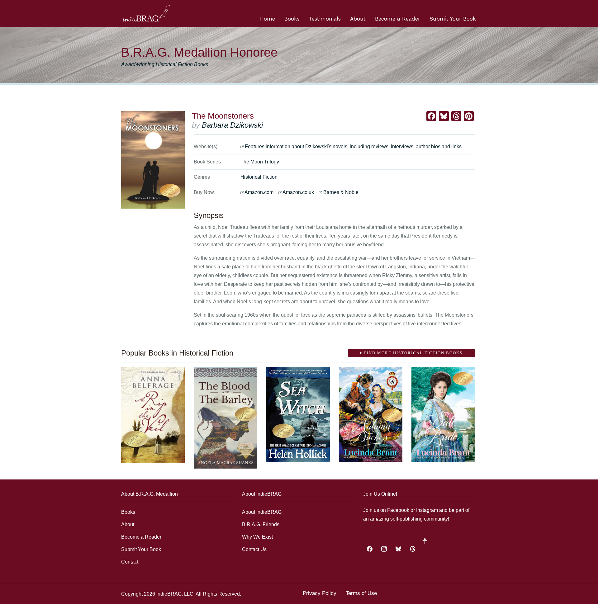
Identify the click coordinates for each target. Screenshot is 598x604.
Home (267, 19)
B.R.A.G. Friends (260, 524)
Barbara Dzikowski (232, 125)
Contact (129, 561)
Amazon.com (258, 192)
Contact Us (254, 549)
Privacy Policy (319, 593)
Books (292, 19)
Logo (146, 13)
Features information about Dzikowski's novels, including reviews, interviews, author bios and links (353, 146)
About (358, 19)
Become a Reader (397, 19)
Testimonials (325, 19)
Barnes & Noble (340, 192)
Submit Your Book (453, 19)
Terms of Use (361, 593)
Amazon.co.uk (298, 192)
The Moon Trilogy (259, 161)
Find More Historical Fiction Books (413, 353)
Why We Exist (257, 537)
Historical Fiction (259, 177)
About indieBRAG (262, 512)
